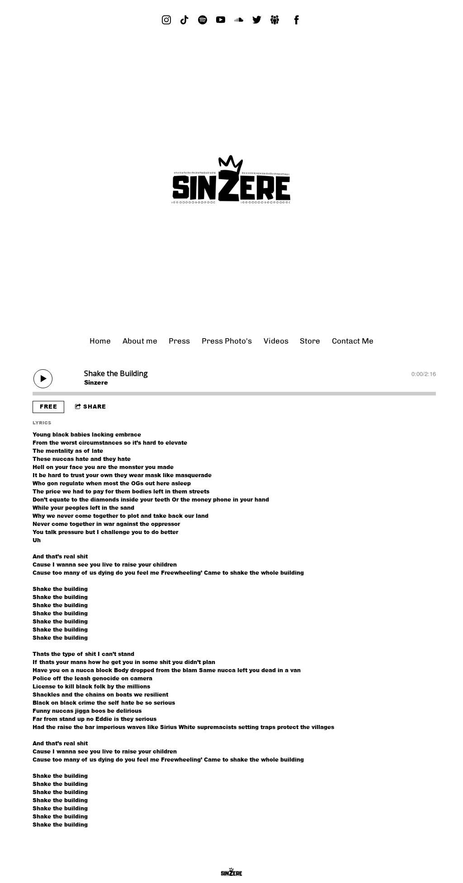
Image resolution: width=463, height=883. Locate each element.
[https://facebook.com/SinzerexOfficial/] (296, 19)
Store (310, 340)
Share (94, 406)
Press (179, 340)
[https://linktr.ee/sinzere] (274, 19)
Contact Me (352, 340)
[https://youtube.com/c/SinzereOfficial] (220, 19)
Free (48, 406)
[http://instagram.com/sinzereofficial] (166, 19)
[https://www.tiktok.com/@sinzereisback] (184, 19)
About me (140, 340)
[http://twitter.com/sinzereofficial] (256, 19)
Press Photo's (227, 340)
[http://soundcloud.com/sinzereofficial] (238, 19)
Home (100, 340)
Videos (276, 340)
